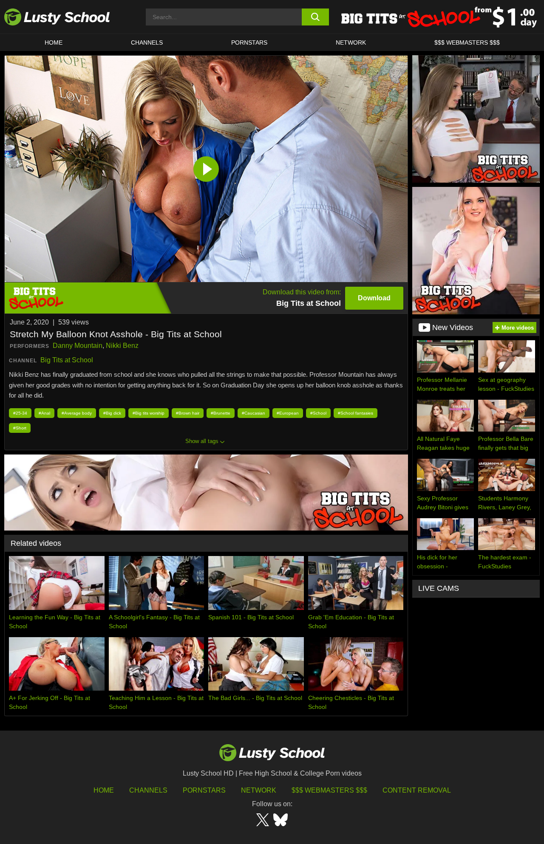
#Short (19, 428)
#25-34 (20, 413)
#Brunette (220, 413)
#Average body (77, 413)
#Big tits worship (148, 413)
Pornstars (249, 42)
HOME (53, 42)
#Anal (44, 413)
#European (288, 413)
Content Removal (416, 790)
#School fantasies (355, 413)
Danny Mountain (77, 345)
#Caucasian (253, 413)
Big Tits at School (66, 360)
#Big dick (112, 413)
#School (318, 413)
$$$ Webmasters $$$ (329, 790)
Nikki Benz (122, 345)
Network (351, 42)
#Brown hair (187, 413)
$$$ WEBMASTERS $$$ (467, 42)
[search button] (315, 16)
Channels (147, 42)
